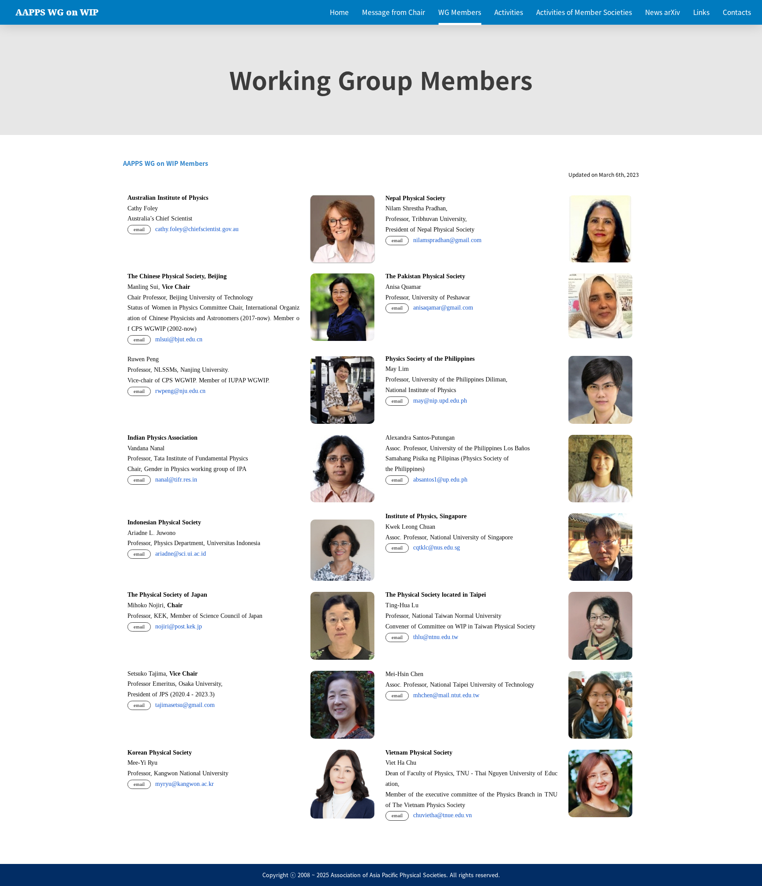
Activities (508, 12)
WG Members (459, 12)
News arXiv (662, 12)
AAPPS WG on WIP (56, 12)
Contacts (737, 12)
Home (339, 12)
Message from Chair (393, 12)
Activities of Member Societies (584, 12)
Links (701, 12)
